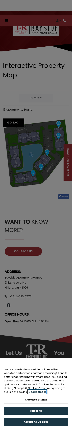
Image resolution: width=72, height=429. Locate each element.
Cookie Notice (37, 392)
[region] (36, 393)
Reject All (36, 411)
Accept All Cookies (36, 422)
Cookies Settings (36, 399)
